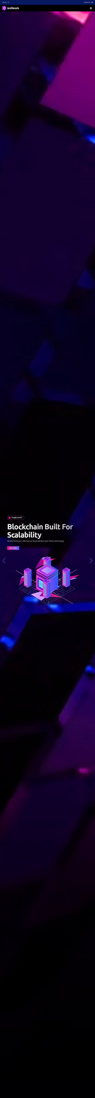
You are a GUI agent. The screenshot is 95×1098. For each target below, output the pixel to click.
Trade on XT (16, 512)
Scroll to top (5, 549)
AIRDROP (87, 2)
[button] (3, 560)
